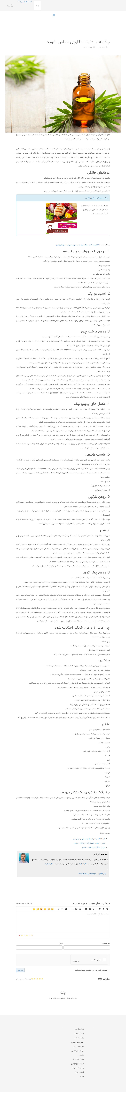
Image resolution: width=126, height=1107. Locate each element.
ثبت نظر (20, 970)
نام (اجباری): (105, 943)
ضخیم (107, 909)
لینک (93, 909)
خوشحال (48, 909)
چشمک (34, 909)
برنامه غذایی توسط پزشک (87, 873)
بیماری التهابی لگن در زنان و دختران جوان (89, 843)
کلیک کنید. (82, 863)
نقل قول (66, 909)
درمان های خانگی (104, 36)
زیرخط (99, 909)
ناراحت (37, 909)
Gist (58, 909)
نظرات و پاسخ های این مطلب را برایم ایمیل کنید (91, 970)
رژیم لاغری (94, 197)
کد (62, 909)
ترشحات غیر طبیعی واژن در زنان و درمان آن (89, 838)
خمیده (103, 909)
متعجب (45, 909)
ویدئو (86, 909)
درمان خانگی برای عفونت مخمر (93, 847)
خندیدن (52, 909)
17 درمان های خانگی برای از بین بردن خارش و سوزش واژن (77, 244)
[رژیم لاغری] (47, 218)
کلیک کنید (48, 863)
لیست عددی (76, 909)
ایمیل (61, 943)
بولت (72, 909)
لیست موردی (79, 909)
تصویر (89, 909)
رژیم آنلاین (102, 873)
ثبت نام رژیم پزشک (24, 1)
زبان (41, 909)
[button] (10, 5)
